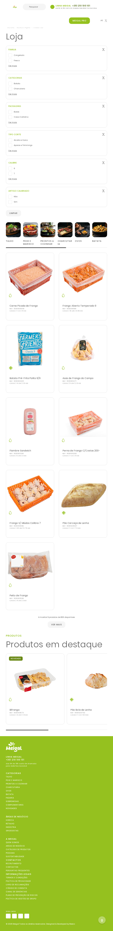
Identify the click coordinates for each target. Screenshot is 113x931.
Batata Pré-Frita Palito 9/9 (25, 378)
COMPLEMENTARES (15, 805)
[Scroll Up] (102, 920)
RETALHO (10, 823)
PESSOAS (10, 853)
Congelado (18, 55)
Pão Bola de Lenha (81, 710)
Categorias (15, 77)
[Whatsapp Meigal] (52, 7)
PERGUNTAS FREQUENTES (18, 870)
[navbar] (8, 7)
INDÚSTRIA (11, 827)
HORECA (10, 820)
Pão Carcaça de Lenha (76, 523)
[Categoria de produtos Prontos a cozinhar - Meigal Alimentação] (47, 229)
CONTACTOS (12, 867)
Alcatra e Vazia (20, 140)
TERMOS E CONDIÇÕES (17, 877)
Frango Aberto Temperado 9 (79, 305)
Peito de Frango (19, 595)
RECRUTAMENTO (13, 863)
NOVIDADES (11, 808)
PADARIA (10, 798)
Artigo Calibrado (18, 190)
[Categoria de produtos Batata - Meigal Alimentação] (99, 229)
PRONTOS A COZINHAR (16, 783)
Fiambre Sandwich (20, 450)
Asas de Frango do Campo (78, 378)
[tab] (56, 49)
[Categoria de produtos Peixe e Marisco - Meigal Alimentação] (30, 229)
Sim (15, 202)
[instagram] (8, 916)
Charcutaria (19, 88)
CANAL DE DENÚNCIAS (16, 891)
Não (15, 196)
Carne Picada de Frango (24, 305)
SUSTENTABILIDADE (15, 856)
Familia (12, 49)
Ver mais (12, 66)
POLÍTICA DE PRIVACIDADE (18, 881)
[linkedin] (20, 916)
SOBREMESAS (12, 801)
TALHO (9, 776)
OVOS (8, 791)
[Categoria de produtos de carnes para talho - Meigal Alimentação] (13, 229)
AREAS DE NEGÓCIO (15, 846)
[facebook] (14, 916)
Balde (16, 112)
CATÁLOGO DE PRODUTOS (18, 849)
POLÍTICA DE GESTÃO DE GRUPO (21, 898)
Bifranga (14, 710)
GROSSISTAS (12, 830)
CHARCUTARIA (13, 787)
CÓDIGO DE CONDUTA (16, 888)
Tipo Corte (14, 134)
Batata (16, 83)
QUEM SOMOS (12, 842)
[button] (104, 20)
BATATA (10, 794)
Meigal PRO (79, 20)
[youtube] (26, 916)
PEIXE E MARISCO (14, 780)
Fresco (16, 60)
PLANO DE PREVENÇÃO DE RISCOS (22, 895)
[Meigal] (15, 7)
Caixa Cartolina (20, 117)
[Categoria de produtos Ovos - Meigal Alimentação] (82, 229)
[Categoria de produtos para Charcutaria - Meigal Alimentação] (65, 229)
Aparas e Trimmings (22, 145)
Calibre (12, 162)
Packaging (14, 106)
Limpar (13, 213)
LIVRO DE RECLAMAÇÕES (17, 884)
